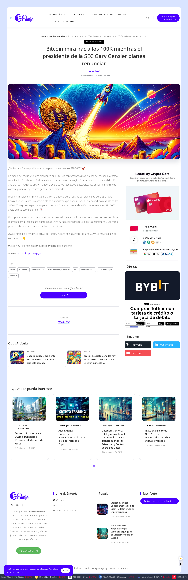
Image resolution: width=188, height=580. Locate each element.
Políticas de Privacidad (48, 569)
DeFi (75, 269)
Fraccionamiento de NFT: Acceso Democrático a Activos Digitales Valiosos (158, 435)
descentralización (88, 269)
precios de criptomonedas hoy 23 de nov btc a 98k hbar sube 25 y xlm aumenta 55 (99, 359)
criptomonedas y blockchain (59, 269)
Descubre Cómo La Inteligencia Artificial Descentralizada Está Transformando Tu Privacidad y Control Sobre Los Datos (113, 439)
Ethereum (13, 276)
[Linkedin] (166, 344)
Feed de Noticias (57, 36)
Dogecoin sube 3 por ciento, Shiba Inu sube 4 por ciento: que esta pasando (41, 359)
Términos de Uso (16, 572)
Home (43, 36)
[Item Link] (29, 409)
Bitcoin (12, 269)
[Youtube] (138, 353)
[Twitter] (138, 344)
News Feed (94, 71)
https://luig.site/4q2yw (29, 253)
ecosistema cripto (105, 269)
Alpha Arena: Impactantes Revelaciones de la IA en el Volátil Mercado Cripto (71, 437)
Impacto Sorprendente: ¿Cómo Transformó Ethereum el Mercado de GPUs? (29, 438)
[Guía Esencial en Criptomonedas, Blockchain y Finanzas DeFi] (24, 17)
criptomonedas (38, 269)
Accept (65, 570)
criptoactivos (23, 269)
